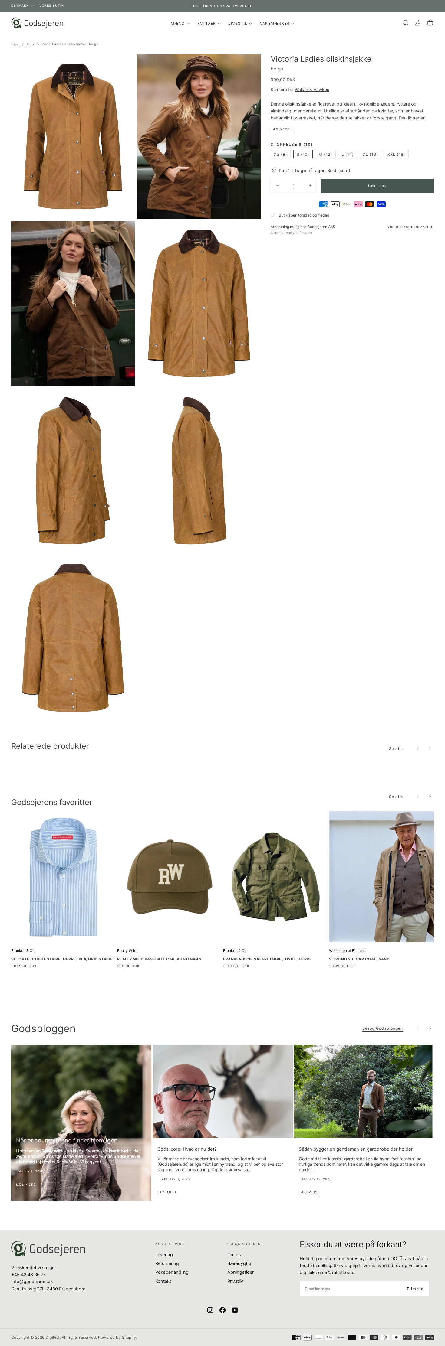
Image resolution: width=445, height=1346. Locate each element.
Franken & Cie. (23, 950)
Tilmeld (415, 1288)
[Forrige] (417, 748)
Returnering (167, 1263)
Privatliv (235, 1281)
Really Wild (127, 950)
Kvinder (206, 23)
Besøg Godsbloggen (382, 1028)
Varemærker (275, 23)
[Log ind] (417, 23)
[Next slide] (430, 1028)
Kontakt (163, 1281)
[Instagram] (210, 1310)
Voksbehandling (172, 1272)
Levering (164, 1254)
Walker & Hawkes (312, 89)
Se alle (396, 748)
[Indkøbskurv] (430, 23)
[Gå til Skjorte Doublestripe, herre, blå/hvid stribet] (63, 876)
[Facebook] (222, 1310)
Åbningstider (240, 1272)
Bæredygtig (239, 1263)
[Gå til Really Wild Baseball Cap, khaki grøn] (169, 876)
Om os (234, 1254)
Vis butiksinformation (410, 227)
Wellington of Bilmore (347, 950)
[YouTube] (235, 1310)
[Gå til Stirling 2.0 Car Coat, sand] (381, 876)
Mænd (178, 23)
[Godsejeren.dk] (48, 1248)
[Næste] (430, 748)
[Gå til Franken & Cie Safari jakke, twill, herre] (275, 876)
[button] (405, 23)
